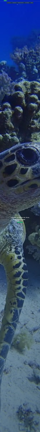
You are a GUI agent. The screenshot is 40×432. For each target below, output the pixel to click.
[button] (5, 0)
